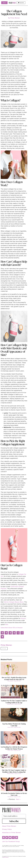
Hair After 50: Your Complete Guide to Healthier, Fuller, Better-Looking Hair (14, 771)
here (6, 624)
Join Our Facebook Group (11, 841)
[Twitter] (6, 837)
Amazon (23, 618)
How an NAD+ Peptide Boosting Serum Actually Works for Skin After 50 (14, 678)
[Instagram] (13, 837)
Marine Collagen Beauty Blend (13, 602)
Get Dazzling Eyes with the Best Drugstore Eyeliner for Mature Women (14, 748)
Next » (18, 799)
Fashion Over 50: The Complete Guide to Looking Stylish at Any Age (14, 702)
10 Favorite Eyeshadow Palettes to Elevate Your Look (14, 794)
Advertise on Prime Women (11, 832)
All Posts (4, 648)
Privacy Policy (7, 829)
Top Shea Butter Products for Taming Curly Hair (14, 725)
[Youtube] (10, 837)
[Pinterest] (16, 837)
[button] (2, 632)
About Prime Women (9, 826)
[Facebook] (3, 837)
